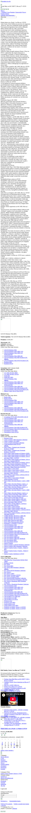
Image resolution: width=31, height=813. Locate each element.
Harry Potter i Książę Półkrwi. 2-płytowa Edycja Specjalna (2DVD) (15, 504)
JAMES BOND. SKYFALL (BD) (13, 517)
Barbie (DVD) (8, 398)
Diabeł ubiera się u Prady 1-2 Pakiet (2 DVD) (14, 728)
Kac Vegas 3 (7, 572)
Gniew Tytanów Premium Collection (14, 442)
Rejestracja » (4, 801)
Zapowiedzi (18, 12)
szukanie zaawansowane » (8, 15)
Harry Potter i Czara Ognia (11, 468)
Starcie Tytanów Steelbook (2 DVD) (14, 554)
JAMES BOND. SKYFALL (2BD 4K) (15, 516)
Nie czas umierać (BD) (10, 540)
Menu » (3, 10)
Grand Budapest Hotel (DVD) (12, 444)
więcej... (6, 359)
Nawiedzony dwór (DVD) (11, 432)
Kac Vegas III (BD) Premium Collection (15, 578)
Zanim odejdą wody (9, 604)
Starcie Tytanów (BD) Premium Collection (15, 546)
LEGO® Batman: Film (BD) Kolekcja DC (15, 357)
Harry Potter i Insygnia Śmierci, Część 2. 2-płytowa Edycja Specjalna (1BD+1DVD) (16, 493)
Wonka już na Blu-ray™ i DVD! (13, 686)
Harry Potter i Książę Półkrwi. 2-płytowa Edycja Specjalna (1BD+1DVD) (15, 501)
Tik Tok (3, 785)
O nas (8, 12)
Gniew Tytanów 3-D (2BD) (11, 441)
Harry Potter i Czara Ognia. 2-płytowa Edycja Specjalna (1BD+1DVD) (16, 472)
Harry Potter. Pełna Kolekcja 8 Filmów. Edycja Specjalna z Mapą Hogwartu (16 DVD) (17, 466)
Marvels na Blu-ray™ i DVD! (12, 691)
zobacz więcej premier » (7, 750)
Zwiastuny (3, 766)
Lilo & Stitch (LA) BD (10, 598)
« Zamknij (3, 12)
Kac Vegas (7, 564)
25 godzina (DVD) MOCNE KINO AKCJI (16, 417)
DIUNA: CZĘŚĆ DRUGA (11, 685)
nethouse (14, 808)
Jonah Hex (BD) (8, 377)
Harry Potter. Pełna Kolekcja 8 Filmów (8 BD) (17, 453)
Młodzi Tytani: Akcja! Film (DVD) (13, 391)
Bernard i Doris (8, 438)
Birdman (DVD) (8, 563)
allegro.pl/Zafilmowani (7, 778)
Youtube (3, 782)
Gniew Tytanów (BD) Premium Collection (15, 439)
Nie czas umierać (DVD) (11, 541)
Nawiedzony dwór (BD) (10, 430)
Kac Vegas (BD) (8, 566)
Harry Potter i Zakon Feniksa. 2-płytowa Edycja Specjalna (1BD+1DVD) (17, 510)
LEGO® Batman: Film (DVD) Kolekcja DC (16, 360)
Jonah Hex (7, 376)
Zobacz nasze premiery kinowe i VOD (11, 773)
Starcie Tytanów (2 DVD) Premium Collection (17, 544)
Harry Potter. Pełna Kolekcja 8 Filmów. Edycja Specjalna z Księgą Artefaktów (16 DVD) (17, 463)
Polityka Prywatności (7, 804)
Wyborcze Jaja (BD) (9, 602)
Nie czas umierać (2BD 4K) (11, 537)
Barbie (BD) (7, 397)
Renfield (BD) (8, 362)
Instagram (3, 784)
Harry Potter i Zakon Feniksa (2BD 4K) (15, 508)
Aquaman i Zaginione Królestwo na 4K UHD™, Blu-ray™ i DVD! (15, 688)
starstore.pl (4, 776)
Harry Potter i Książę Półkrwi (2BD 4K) (15, 499)
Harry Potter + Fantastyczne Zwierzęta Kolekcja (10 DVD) (14, 451)
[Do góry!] (6, 1)
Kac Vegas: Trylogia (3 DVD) (12, 575)
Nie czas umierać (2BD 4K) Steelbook (14, 538)
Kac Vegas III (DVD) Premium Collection (15, 579)
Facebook (3, 781)
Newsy (24, 12)
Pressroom (3, 767)
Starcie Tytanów (8, 543)
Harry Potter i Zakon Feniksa (12, 506)
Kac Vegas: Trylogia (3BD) (11, 576)
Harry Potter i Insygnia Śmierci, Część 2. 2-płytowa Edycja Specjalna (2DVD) (16, 496)
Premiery (12, 12)
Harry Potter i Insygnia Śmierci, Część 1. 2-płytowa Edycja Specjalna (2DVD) (16, 487)
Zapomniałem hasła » (15, 801)
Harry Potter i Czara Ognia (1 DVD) (14, 470)
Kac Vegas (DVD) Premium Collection (14, 570)
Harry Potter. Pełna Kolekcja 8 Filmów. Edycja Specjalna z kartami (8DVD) (17, 460)
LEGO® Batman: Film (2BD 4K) (13, 356)
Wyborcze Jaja (8, 601)
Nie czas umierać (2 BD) (11, 535)
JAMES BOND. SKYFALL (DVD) (14, 519)
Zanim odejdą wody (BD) (11, 605)
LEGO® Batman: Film (10, 350)
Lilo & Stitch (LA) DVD (11, 599)
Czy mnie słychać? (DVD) (11, 374)
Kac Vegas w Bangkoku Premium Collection (16, 584)
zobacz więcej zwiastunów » (8, 716)
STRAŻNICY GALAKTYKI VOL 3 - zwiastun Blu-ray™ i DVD (15, 721)
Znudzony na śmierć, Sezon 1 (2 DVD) (15, 607)
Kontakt (3, 769)
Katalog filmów (5, 14)
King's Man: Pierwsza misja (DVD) (14, 522)
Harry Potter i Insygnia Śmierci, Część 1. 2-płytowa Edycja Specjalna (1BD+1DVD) (16, 484)
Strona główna (5, 757)
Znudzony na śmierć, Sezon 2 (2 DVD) (15, 608)
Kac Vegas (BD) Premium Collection (14, 567)
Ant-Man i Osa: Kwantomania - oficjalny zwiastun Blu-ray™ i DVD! (15, 724)
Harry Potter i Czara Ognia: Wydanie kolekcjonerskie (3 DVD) (14, 478)
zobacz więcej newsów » (7, 690)
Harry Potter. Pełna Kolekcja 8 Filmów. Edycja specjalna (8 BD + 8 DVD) (17, 457)
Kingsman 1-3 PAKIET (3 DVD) (13, 523)
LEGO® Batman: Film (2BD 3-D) (13, 351)
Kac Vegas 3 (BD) (9, 573)
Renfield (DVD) (8, 363)
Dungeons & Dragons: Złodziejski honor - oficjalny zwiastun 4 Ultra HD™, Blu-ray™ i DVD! (16, 714)
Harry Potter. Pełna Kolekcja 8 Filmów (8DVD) (17, 455)
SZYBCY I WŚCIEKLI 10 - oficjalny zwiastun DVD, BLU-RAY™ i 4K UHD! (17, 718)
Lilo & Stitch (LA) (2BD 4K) (12, 596)
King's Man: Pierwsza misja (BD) (13, 520)
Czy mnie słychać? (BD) (11, 372)
